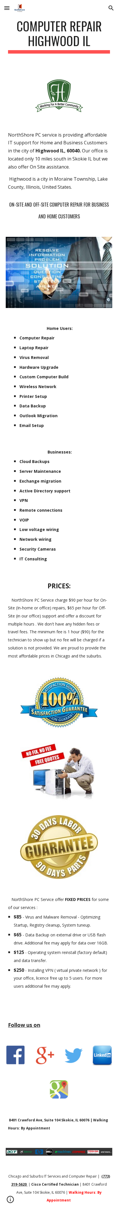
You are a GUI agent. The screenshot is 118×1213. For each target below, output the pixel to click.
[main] (59, 36)
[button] (7, 8)
